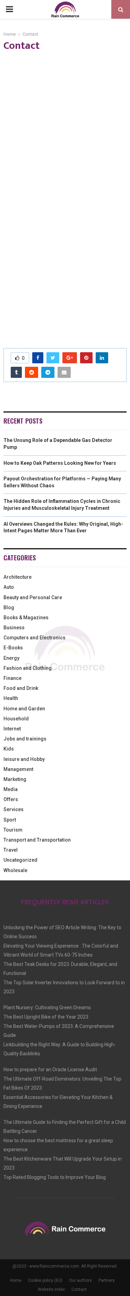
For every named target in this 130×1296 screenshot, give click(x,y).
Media (10, 789)
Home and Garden (24, 708)
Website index (51, 1289)
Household (16, 718)
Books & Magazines (26, 617)
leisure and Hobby (24, 759)
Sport (9, 820)
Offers (10, 799)
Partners (106, 1280)
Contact (79, 1289)
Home (15, 1280)
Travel (10, 850)
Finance (12, 678)
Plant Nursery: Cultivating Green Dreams (47, 1007)
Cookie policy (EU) (45, 1280)
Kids (8, 749)
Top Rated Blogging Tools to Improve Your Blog (54, 1177)
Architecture (17, 577)
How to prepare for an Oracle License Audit (50, 1069)
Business (14, 627)
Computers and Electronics (34, 637)
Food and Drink (20, 688)
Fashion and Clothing (27, 668)
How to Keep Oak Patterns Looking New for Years (59, 463)
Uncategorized (20, 860)
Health (10, 698)
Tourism (13, 830)
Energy (11, 658)
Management (18, 769)
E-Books (13, 647)
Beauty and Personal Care (32, 597)
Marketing (14, 779)
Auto (8, 587)
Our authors (80, 1280)
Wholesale (15, 870)
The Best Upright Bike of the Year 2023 (45, 1017)
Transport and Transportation (37, 840)
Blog (8, 607)
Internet (12, 728)
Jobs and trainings (24, 739)
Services (13, 809)
